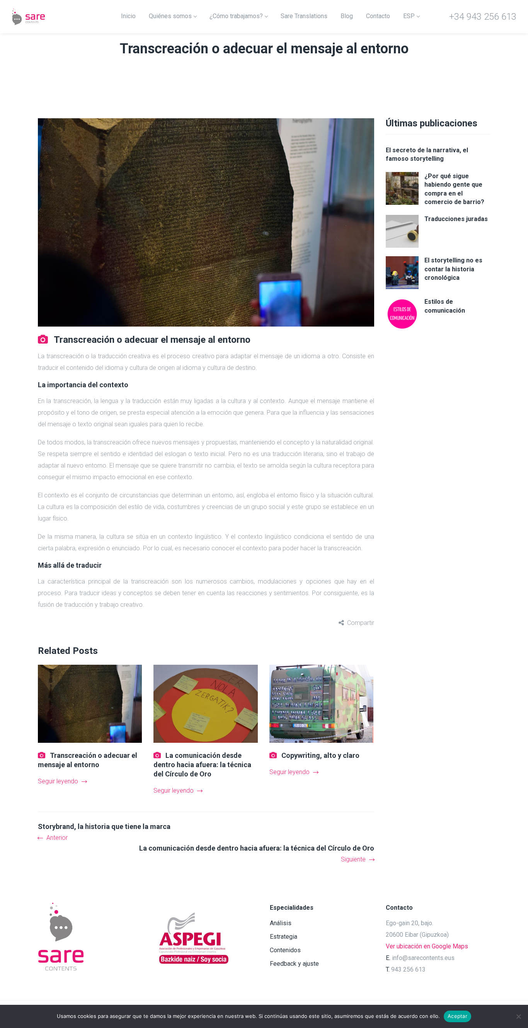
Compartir (360, 622)
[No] (518, 1016)
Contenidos (285, 950)
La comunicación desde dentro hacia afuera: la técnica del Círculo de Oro (202, 764)
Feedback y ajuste (294, 963)
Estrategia (283, 936)
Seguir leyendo (58, 781)
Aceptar (457, 1016)
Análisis (280, 923)
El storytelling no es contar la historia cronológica (453, 269)
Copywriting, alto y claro (320, 755)
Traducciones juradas (456, 219)
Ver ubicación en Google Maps (427, 946)
